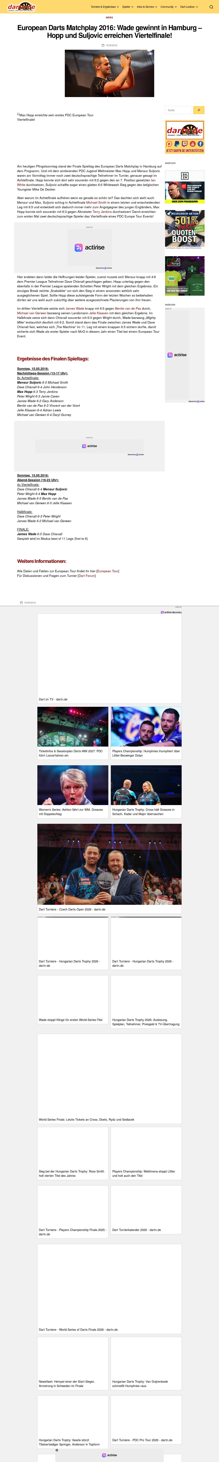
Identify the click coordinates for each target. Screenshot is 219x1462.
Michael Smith (96, 202)
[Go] (199, 110)
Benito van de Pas (128, 308)
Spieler (126, 6)
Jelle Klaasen (98, 313)
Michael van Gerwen (31, 313)
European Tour (107, 571)
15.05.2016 (111, 45)
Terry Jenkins (102, 211)
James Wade (75, 308)
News (109, 17)
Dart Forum (87, 575)
